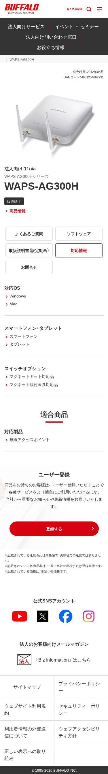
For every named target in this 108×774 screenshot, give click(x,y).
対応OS (12, 287)
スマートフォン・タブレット (33, 327)
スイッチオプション (25, 368)
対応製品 (13, 431)
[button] (54, 528)
